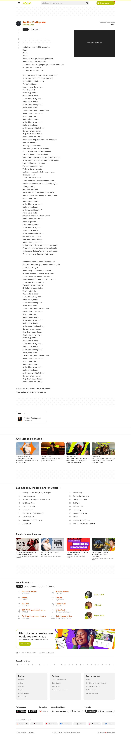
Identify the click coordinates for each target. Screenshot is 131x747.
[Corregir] (18, 45)
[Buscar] (87, 3)
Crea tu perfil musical (59, 679)
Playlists (21, 690)
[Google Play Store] (21, 711)
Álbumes (21, 686)
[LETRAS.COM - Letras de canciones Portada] (26, 3)
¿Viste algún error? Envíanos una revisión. (31, 392)
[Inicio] (17, 653)
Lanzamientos (22, 697)
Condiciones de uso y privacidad (97, 683)
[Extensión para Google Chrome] (44, 711)
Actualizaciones (23, 693)
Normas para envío (92, 693)
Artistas (20, 683)
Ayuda (88, 679)
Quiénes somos (91, 690)
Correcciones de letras (59, 690)
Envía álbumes (56, 683)
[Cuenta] (113, 3)
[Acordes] (18, 39)
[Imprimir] (18, 42)
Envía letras (56, 686)
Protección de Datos (93, 686)
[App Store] (32, 711)
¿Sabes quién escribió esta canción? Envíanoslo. (33, 388)
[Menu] (18, 3)
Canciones (21, 679)
